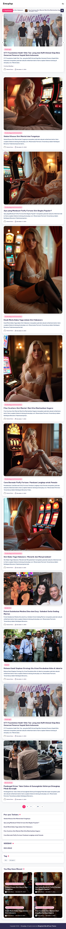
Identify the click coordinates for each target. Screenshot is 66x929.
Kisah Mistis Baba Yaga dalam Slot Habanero (23, 326)
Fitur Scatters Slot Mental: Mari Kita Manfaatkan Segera (28, 414)
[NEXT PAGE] (42, 813)
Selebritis (8, 614)
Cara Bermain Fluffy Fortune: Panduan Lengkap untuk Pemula (34, 10)
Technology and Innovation (13, 139)
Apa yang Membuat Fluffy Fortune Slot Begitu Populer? (28, 217)
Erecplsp (8, 3)
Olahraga (8, 725)
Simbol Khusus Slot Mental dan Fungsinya (22, 143)
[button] (9, 72)
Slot (6, 866)
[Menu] (63, 3)
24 (38, 813)
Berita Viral (8, 55)
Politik (7, 671)
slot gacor (8, 854)
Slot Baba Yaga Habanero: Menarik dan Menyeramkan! (27, 563)
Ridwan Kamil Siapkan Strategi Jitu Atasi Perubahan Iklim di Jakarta (33, 675)
